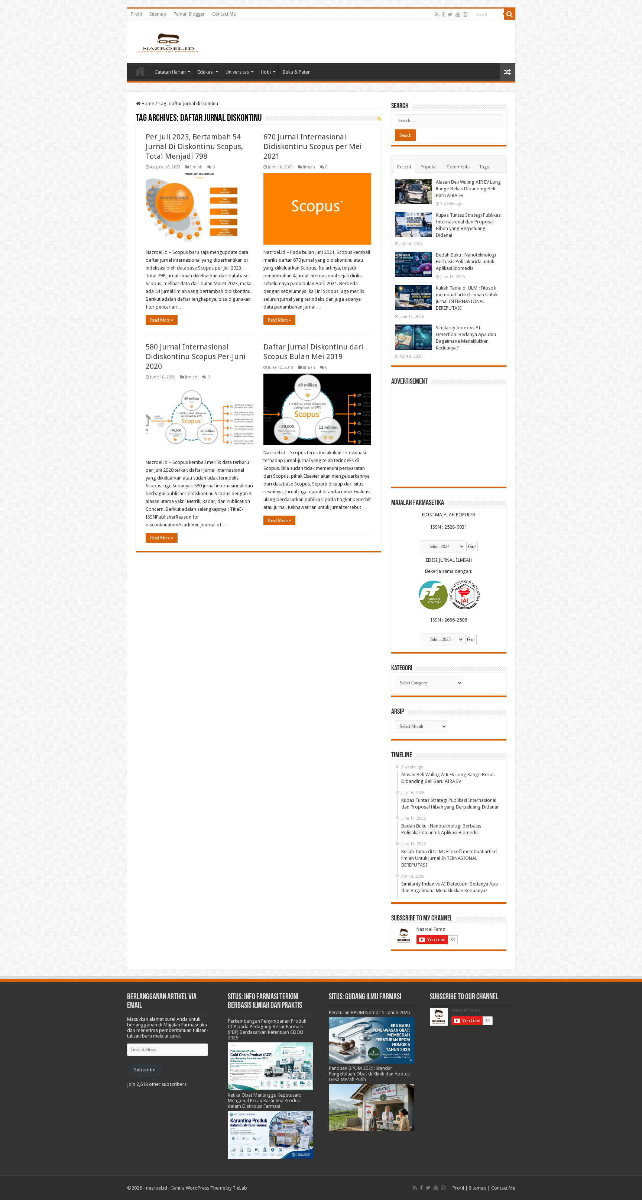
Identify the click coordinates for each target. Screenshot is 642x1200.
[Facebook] (443, 14)
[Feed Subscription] (379, 119)
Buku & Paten (297, 72)
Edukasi (206, 72)
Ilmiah (196, 167)
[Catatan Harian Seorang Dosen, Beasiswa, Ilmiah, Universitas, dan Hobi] (168, 42)
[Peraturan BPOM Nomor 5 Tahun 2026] (371, 1040)
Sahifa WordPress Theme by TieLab (209, 1188)
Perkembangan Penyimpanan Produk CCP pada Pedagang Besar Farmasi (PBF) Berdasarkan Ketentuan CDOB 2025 (267, 1029)
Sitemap (157, 14)
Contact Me (224, 14)
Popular (429, 167)
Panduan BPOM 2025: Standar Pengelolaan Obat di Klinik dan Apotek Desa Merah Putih (369, 1073)
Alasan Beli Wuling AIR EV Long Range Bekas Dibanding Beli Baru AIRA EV (468, 188)
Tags (484, 167)
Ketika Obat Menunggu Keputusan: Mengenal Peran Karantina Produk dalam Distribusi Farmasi (264, 1100)
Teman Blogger (189, 14)
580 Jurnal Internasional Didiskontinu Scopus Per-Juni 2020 (196, 356)
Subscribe (144, 1069)
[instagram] (465, 14)
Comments (458, 167)
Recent (404, 167)
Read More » (161, 320)
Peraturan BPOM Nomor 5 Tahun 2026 (369, 1012)
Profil (136, 14)
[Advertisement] (449, 436)
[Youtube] (458, 14)
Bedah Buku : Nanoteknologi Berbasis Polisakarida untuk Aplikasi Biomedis (466, 261)
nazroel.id (156, 1188)
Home (140, 71)
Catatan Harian (170, 72)
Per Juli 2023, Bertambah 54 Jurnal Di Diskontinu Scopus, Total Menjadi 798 (194, 146)
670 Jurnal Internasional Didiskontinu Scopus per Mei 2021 (312, 146)
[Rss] (437, 14)
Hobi (266, 72)
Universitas (237, 72)
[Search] (509, 14)
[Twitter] (450, 14)
